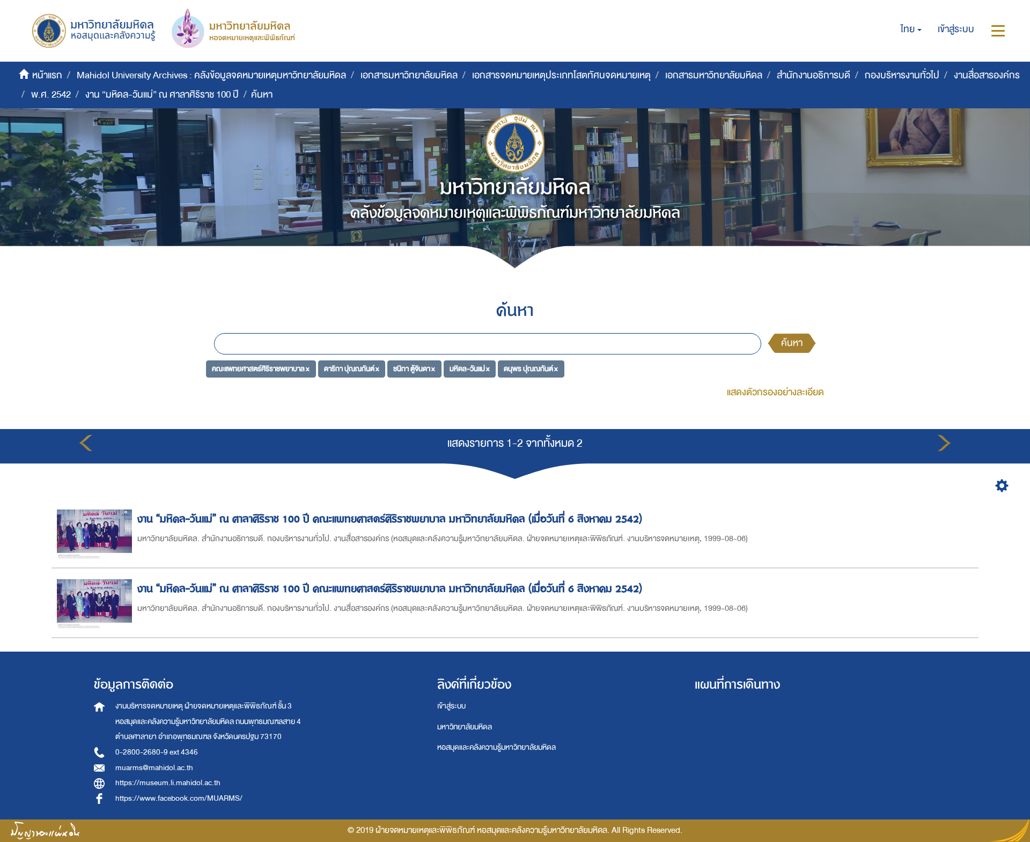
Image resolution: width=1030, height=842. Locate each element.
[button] (911, 29)
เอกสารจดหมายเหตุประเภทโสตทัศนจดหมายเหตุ (561, 75)
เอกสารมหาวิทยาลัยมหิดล (409, 75)
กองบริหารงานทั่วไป (902, 75)
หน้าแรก (47, 75)
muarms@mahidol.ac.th (154, 767)
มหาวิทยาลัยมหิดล (464, 727)
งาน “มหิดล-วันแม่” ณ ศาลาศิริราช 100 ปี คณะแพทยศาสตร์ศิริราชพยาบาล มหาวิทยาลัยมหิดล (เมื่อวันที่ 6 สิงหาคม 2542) (389, 519)
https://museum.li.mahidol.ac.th (167, 782)
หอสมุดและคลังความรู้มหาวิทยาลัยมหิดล (496, 747)
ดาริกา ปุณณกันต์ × (351, 369)
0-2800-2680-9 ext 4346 (156, 752)
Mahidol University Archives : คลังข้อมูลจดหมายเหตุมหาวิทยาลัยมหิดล (211, 75)
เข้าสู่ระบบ (451, 706)
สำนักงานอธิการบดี (813, 75)
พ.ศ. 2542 (51, 94)
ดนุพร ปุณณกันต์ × (531, 369)
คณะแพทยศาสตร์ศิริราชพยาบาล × (261, 369)
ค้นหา (792, 343)
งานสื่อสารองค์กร (987, 75)
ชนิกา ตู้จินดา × (414, 369)
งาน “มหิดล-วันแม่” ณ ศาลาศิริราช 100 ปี (162, 94)
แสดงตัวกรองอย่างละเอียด (775, 392)
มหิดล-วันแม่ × (470, 369)
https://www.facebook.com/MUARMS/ (178, 798)
